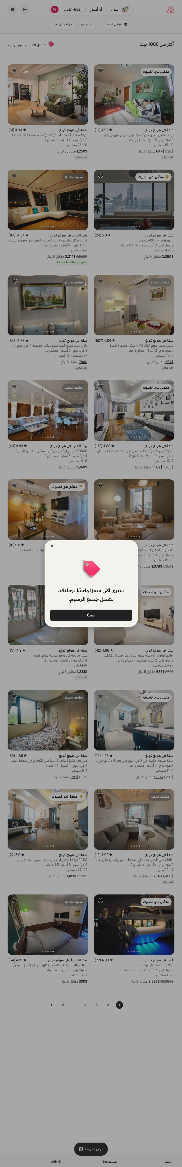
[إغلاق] (52, 546)
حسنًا (91, 615)
